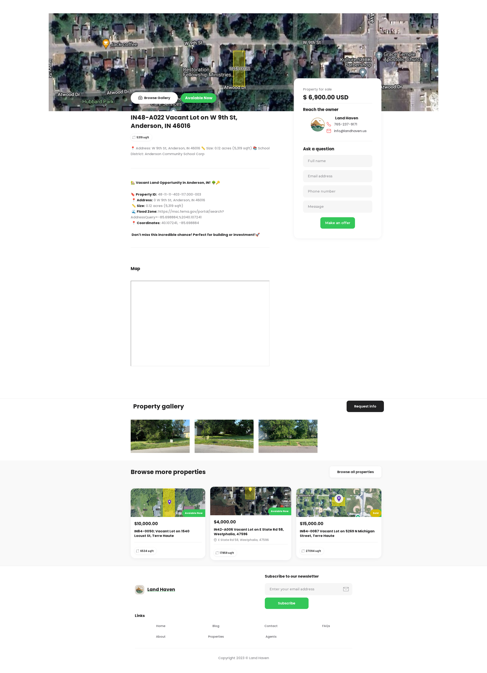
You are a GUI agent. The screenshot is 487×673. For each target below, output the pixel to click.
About (161, 636)
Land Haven (346, 118)
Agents (271, 636)
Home (160, 626)
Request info (365, 406)
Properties (216, 636)
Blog (215, 626)
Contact (271, 626)
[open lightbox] (160, 436)
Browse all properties (355, 471)
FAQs (326, 626)
